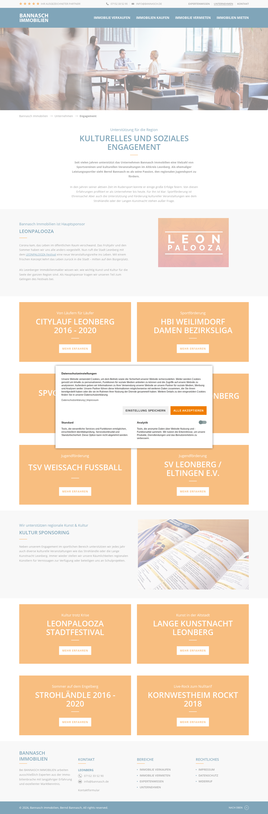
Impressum (92, 400)
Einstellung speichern (146, 410)
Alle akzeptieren (188, 410)
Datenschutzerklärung (73, 400)
